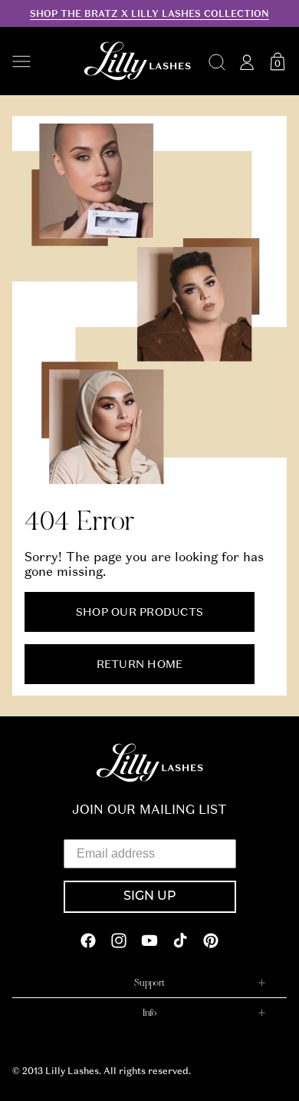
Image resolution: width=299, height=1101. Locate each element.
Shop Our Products (139, 611)
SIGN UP (149, 897)
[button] (39, 61)
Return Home (140, 663)
